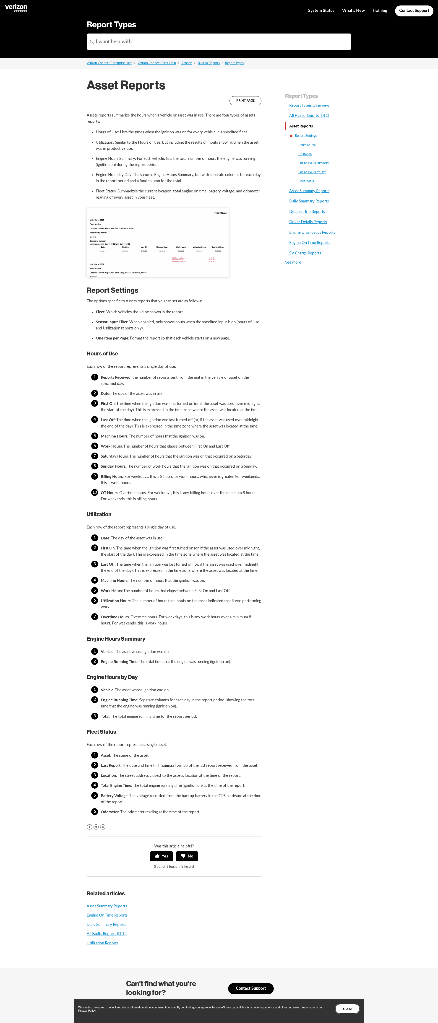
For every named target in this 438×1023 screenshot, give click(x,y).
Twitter (96, 827)
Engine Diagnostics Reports (312, 232)
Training (380, 11)
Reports (186, 63)
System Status (321, 11)
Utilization (305, 154)
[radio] (161, 856)
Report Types (234, 63)
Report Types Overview (309, 105)
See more (293, 262)
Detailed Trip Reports (307, 212)
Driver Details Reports (308, 222)
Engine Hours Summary (313, 163)
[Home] (16, 11)
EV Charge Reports (305, 253)
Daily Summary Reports (106, 925)
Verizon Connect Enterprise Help (109, 63)
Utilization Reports (102, 943)
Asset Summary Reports (107, 906)
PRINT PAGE (245, 100)
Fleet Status (306, 181)
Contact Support (414, 11)
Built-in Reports (209, 63)
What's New (353, 11)
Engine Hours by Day (312, 172)
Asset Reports (301, 126)
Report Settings (306, 135)
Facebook (89, 827)
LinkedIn (103, 827)
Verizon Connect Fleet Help (157, 63)
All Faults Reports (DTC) (107, 934)
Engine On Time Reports (107, 915)
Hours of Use (307, 145)
